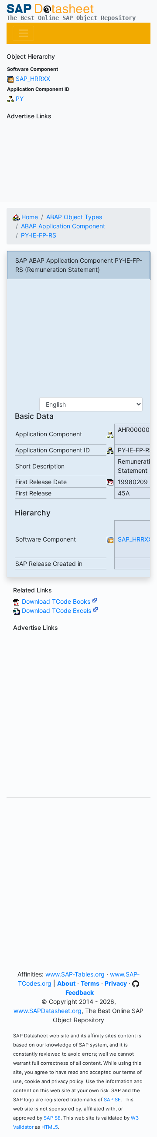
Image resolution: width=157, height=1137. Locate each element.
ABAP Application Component (63, 226)
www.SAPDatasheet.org (48, 1010)
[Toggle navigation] (23, 33)
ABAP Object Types (74, 217)
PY (20, 98)
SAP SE (112, 1100)
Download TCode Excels (57, 610)
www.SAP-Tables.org (75, 974)
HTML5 (49, 1127)
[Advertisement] (78, 162)
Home (29, 217)
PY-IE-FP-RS (38, 235)
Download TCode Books (57, 601)
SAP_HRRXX (33, 78)
